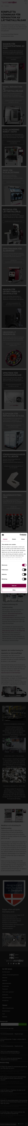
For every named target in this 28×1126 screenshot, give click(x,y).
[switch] (24, 569)
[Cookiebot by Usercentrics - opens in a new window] (20, 535)
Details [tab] (14, 539)
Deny (14, 590)
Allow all (14, 585)
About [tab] (23, 539)
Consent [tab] (5, 539)
